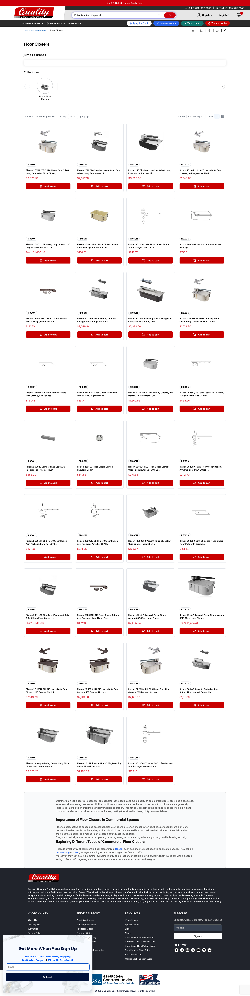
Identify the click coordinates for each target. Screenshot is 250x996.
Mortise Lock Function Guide (138, 959)
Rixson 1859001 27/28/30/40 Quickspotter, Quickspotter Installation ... (149, 542)
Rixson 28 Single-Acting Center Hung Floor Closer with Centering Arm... (47, 765)
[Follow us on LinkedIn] (209, 950)
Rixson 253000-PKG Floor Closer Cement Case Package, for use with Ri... (97, 246)
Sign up (198, 936)
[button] (159, 15)
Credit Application (85, 920)
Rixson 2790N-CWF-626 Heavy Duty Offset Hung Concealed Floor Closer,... (47, 171)
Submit (47, 977)
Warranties (33, 929)
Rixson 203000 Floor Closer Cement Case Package (200, 246)
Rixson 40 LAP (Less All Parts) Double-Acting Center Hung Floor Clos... (96, 320)
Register (224, 15)
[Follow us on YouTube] (198, 950)
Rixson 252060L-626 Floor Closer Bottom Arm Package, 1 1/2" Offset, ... (149, 246)
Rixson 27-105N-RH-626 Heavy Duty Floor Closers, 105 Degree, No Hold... (201, 171)
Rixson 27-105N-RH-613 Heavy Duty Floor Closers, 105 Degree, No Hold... (47, 690)
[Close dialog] (88, 938)
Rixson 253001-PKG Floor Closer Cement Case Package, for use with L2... (148, 468)
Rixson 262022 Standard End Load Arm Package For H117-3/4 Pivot (45, 468)
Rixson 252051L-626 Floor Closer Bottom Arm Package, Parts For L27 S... (97, 542)
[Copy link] (225, 30)
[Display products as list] (223, 116)
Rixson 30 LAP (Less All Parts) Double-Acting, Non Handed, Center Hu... (199, 690)
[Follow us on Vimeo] (204, 950)
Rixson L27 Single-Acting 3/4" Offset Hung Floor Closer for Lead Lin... (149, 171)
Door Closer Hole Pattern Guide (140, 946)
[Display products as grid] (217, 116)
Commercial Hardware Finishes (140, 937)
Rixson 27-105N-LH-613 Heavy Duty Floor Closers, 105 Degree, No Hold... (98, 690)
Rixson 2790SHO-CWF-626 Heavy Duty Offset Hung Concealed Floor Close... (199, 320)
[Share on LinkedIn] (201, 30)
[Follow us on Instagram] (187, 950)
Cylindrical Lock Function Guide (140, 941)
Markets (73, 23)
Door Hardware (31, 23)
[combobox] (117, 15)
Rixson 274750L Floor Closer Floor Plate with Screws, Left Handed (46, 394)
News (127, 933)
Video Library (131, 920)
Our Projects (34, 924)
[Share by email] (193, 30)
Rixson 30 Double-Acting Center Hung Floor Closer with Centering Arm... (150, 320)
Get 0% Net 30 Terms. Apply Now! (125, 3)
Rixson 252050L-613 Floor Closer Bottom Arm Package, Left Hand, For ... (46, 320)
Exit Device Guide (133, 954)
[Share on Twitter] (217, 30)
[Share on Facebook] (209, 30)
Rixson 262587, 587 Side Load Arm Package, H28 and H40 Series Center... (202, 394)
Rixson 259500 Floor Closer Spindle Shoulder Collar (95, 468)
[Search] (170, 15)
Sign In (206, 15)
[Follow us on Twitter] (182, 950)
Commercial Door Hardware (35, 31)
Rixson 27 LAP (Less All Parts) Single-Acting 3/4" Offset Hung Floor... (202, 616)
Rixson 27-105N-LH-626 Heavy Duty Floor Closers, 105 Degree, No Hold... (149, 690)
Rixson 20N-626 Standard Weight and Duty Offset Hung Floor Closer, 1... (98, 171)
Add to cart (50, 260)
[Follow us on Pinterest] (193, 950)
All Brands (55, 23)
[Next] (222, 86)
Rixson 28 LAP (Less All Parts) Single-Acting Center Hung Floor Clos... (99, 765)
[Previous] (27, 86)
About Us (32, 920)
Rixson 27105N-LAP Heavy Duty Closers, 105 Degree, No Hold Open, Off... (150, 394)
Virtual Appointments (86, 924)
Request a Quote (85, 929)
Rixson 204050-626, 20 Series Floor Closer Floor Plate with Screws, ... (201, 542)
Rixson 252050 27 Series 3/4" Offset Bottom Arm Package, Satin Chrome (150, 765)
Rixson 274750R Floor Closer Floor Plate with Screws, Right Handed (97, 394)
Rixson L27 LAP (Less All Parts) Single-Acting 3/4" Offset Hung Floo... (147, 616)
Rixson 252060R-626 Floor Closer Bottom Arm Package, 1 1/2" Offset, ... (201, 468)
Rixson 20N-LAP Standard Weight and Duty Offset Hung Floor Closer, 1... (47, 616)
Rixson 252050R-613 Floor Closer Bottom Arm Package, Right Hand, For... (98, 616)
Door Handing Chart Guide (137, 950)
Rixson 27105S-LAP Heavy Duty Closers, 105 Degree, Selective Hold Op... (48, 246)
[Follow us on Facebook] (176, 950)
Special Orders (132, 924)
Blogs (127, 929)
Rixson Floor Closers (45, 97)
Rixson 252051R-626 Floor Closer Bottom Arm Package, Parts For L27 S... (47, 542)
